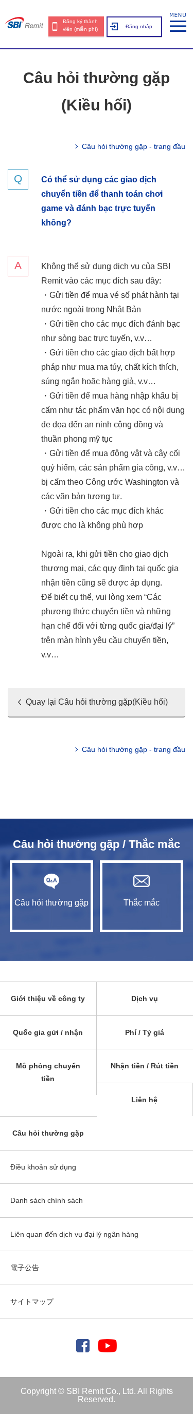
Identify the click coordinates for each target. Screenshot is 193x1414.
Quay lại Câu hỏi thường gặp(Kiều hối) (97, 701)
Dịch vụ (144, 998)
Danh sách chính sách (46, 1200)
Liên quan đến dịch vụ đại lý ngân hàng (74, 1234)
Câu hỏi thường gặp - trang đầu (133, 146)
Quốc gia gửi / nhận (48, 1032)
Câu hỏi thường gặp (51, 902)
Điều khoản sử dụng (43, 1167)
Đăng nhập (139, 26)
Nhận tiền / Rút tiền (145, 1066)
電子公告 (24, 1268)
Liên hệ (144, 1100)
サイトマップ (32, 1301)
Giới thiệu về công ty (48, 998)
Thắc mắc (142, 902)
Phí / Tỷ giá (144, 1032)
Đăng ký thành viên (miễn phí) (80, 25)
